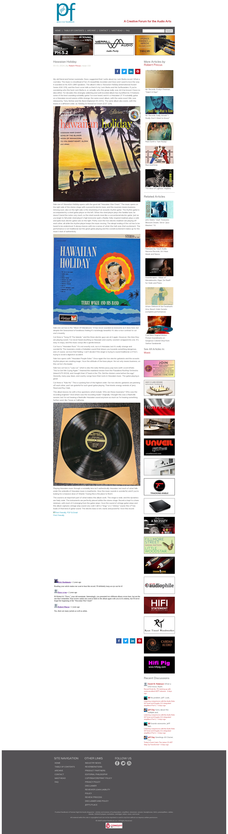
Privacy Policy (92, 782)
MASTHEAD (117, 30)
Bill (149, 697)
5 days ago (162, 705)
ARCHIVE (91, 30)
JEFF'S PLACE (91, 805)
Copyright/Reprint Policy (98, 778)
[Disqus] (97, 546)
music (147, 352)
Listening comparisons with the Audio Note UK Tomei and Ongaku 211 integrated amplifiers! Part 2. (159, 703)
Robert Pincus (75, 65)
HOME (58, 30)
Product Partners (95, 770)
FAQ (128, 30)
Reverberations (93, 767)
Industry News (93, 763)
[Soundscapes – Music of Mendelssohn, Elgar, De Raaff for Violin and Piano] (159, 267)
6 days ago (162, 733)
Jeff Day (151, 710)
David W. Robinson (156, 684)
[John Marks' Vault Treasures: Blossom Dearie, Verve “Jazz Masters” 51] (159, 209)
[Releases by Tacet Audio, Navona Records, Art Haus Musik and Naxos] (159, 238)
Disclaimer (91, 786)
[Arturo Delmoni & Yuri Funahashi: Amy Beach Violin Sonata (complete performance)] (159, 296)
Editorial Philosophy (96, 774)
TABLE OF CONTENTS (74, 30)
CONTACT (103, 30)
